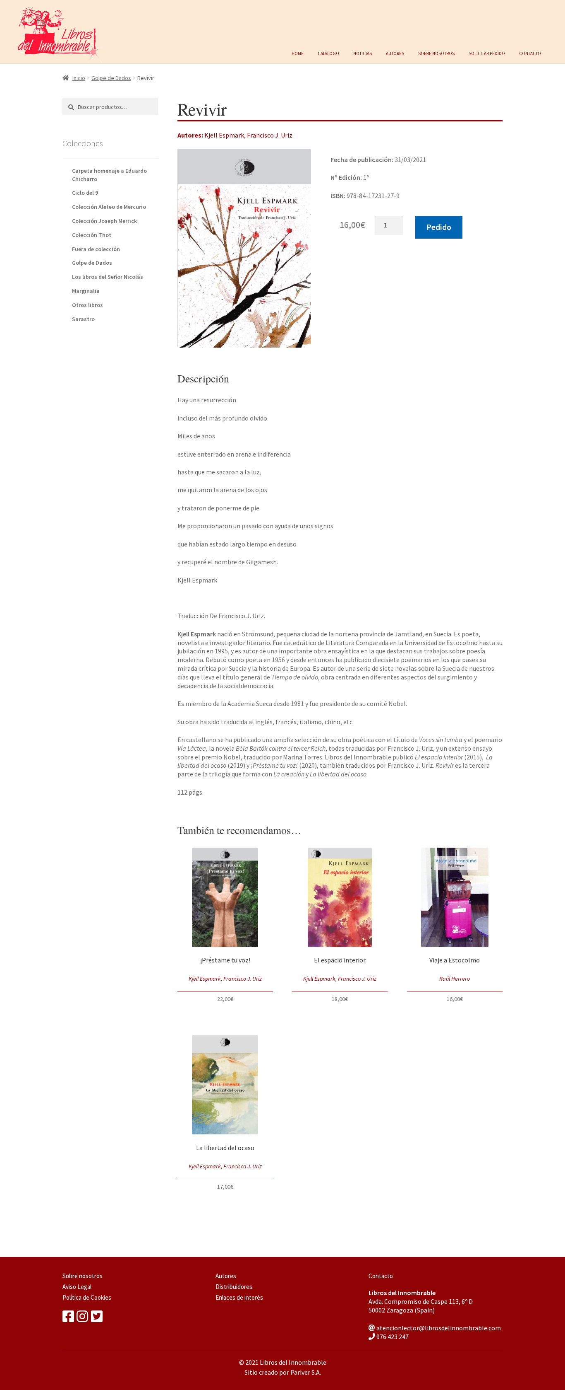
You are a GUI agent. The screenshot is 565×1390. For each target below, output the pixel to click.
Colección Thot (91, 235)
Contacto (530, 52)
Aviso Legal (76, 1287)
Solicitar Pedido (487, 52)
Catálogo (328, 52)
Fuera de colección (96, 249)
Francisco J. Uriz (269, 135)
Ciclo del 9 (85, 192)
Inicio (78, 78)
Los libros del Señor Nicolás (107, 276)
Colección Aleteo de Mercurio (109, 206)
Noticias (362, 52)
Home (298, 52)
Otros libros (87, 305)
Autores (395, 52)
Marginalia (86, 291)
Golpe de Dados (111, 78)
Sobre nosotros (436, 52)
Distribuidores (233, 1287)
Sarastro (83, 319)
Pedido (438, 227)
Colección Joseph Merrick (104, 221)
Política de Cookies (86, 1297)
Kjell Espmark (224, 135)
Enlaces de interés (239, 1297)
